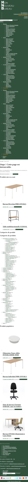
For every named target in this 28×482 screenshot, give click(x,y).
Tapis (6, 291)
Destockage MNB (7, 279)
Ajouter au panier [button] (18, 409)
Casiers (7, 308)
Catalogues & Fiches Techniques (21, 14)
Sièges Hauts (8, 318)
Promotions (5, 87)
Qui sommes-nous (6, 453)
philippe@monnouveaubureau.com (16, 463)
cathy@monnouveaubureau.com (13, 468)
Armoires (7, 304)
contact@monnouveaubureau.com (18, 466)
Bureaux (5, 24)
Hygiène (8, 36)
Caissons (7, 307)
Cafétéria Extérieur (9, 274)
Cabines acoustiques (12, 242)
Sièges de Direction (9, 314)
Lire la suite (17, 438)
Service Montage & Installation (9, 447)
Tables (6, 297)
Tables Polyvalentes (9, 276)
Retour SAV (5, 452)
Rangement (5, 299)
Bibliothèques (8, 301)
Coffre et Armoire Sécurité (11, 309)
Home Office (5, 280)
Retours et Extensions (10, 261)
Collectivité (5, 271)
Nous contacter (6, 454)
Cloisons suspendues (9, 244)
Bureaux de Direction (10, 255)
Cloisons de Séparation (10, 243)
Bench (6, 254)
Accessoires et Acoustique (8, 238)
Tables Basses (9, 60)
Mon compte (5, 470)
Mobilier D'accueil (7, 285)
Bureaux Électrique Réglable (11, 256)
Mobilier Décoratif (7, 292)
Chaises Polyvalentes (9, 275)
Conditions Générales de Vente (9, 450)
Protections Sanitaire (10, 73)
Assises (7, 293)
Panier (4, 474)
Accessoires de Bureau (10, 239)
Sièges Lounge (8, 319)
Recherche (15, 20)
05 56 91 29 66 (10, 461)
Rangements (8, 86)
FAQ (4, 449)
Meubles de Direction (10, 311)
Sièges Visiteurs (11, 317)
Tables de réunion (9, 264)
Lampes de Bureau (9, 247)
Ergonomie (7, 245)
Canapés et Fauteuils (7, 269)
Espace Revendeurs (23, 15)
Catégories (5, 270)
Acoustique (7, 241)
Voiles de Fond (8, 266)
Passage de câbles (9, 248)
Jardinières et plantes (9, 260)
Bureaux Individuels (10, 26)
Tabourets (7, 322)
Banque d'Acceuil (6, 252)
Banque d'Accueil (9, 286)
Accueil (1, 161)
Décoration (7, 295)
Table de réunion (9, 263)
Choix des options (18, 206)
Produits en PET (9, 249)
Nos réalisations (24, 12)
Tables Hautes (8, 265)
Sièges (4, 37)
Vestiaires (7, 277)
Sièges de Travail (9, 283)
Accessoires (8, 272)
